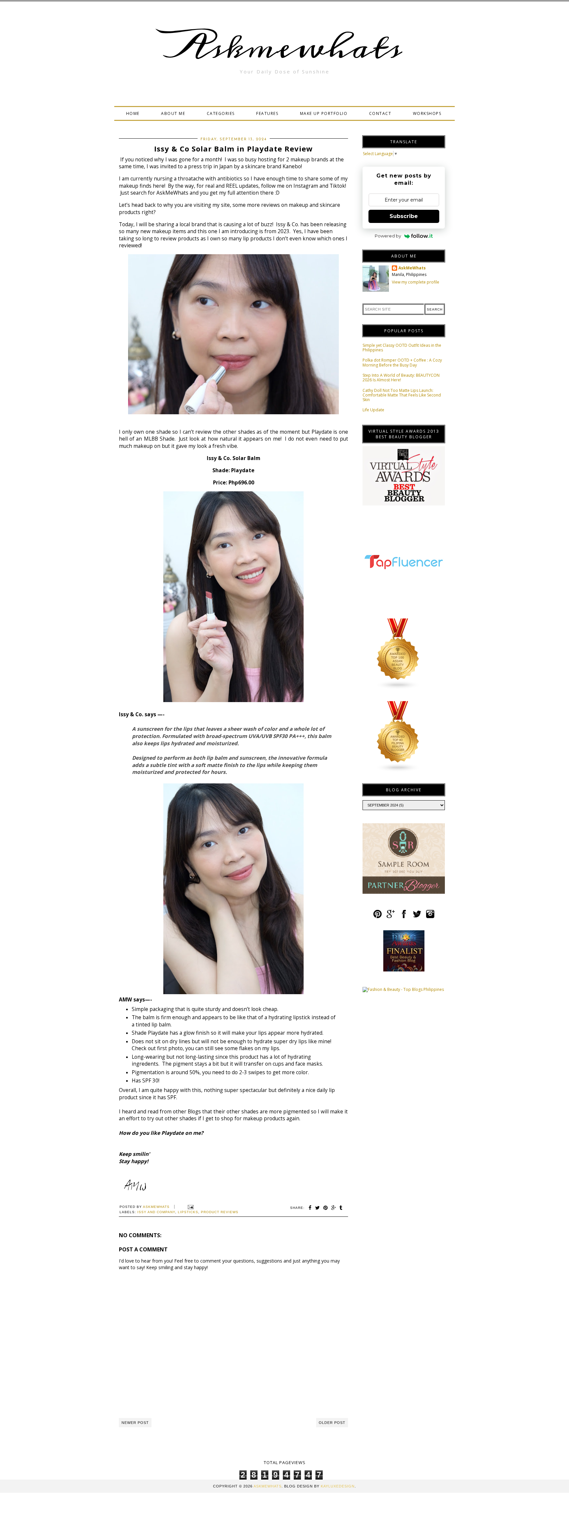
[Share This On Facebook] (310, 1207)
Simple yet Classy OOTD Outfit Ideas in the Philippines (402, 347)
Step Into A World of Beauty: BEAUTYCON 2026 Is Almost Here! (401, 377)
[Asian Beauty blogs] (398, 688)
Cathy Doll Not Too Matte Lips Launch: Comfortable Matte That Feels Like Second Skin (402, 395)
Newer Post (135, 1423)
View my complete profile (415, 282)
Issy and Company (156, 1212)
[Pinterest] (377, 917)
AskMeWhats (412, 268)
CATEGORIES (221, 113)
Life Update (373, 410)
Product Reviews (219, 1212)
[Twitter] (417, 917)
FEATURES (267, 113)
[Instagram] (430, 917)
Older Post (332, 1423)
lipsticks (188, 1212)
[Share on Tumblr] (341, 1207)
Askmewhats (284, 47)
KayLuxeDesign (338, 1486)
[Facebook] (403, 917)
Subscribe (404, 216)
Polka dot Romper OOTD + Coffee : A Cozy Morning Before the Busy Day (402, 362)
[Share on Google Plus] (334, 1207)
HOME (133, 113)
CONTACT (380, 113)
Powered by (388, 235)
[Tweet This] (317, 1207)
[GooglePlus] (390, 917)
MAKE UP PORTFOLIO (324, 113)
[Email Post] (190, 1207)
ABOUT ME (173, 113)
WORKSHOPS (427, 113)
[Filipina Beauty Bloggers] (398, 771)
